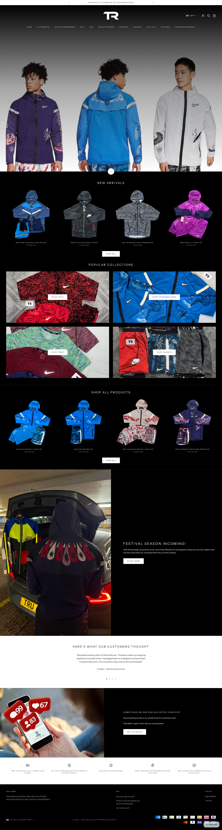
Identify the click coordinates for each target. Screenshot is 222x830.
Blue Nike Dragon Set (83, 449)
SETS (82, 27)
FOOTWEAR (123, 27)
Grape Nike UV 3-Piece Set (191, 242)
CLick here (133, 561)
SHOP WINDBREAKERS (164, 297)
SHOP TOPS (58, 352)
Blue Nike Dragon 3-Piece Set (29, 449)
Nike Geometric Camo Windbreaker (137, 242)
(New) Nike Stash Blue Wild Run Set (31, 242)
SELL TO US (151, 27)
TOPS (91, 27)
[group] (111, 88)
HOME (29, 27)
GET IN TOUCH (134, 732)
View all (111, 460)
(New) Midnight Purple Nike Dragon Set (192, 449)
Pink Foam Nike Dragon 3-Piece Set (138, 449)
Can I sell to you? (123, 808)
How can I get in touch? (125, 796)
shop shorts (164, 352)
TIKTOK (208, 801)
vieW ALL (111, 254)
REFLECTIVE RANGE (106, 27)
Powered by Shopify (107, 820)
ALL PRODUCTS (43, 27)
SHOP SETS (58, 297)
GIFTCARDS (165, 27)
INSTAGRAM (210, 796)
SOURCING (137, 27)
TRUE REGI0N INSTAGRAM (185, 27)
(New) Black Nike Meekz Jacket (84, 242)
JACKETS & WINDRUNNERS (64, 27)
